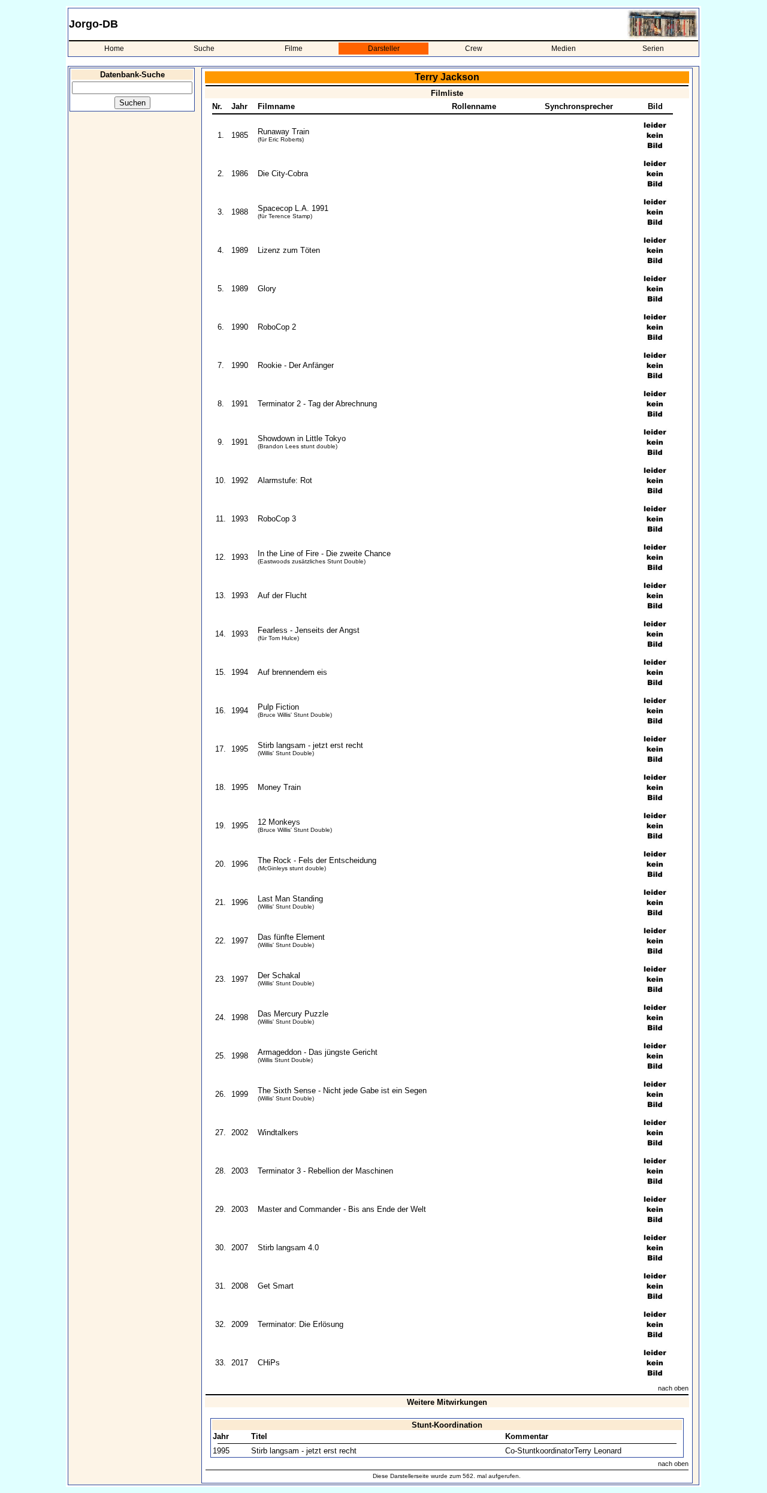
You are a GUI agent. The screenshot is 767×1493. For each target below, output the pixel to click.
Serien (653, 48)
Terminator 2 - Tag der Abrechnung (317, 403)
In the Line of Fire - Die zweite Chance (324, 553)
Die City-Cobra (283, 173)
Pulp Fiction (278, 706)
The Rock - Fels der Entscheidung (317, 860)
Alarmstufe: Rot (285, 480)
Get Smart (276, 1285)
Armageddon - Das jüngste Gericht (318, 1052)
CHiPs (269, 1362)
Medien (563, 48)
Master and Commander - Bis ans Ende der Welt (342, 1209)
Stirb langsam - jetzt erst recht (310, 745)
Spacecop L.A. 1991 (293, 208)
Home (114, 48)
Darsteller (384, 48)
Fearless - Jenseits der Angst (309, 630)
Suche (204, 48)
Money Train (279, 787)
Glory (267, 288)
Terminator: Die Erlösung (300, 1324)
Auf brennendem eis (292, 672)
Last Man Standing (290, 898)
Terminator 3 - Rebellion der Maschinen (325, 1170)
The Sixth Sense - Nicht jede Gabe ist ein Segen (342, 1090)
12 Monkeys (279, 822)
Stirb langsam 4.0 (288, 1247)
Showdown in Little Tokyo (302, 438)
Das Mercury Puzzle (293, 1013)
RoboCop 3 (277, 518)
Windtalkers (278, 1132)
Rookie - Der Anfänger (296, 365)
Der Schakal (279, 975)
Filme (294, 48)
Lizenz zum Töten (289, 250)
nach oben (673, 1388)
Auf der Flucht (282, 595)
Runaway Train (283, 131)
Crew (473, 48)
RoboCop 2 (277, 326)
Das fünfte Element (291, 937)
